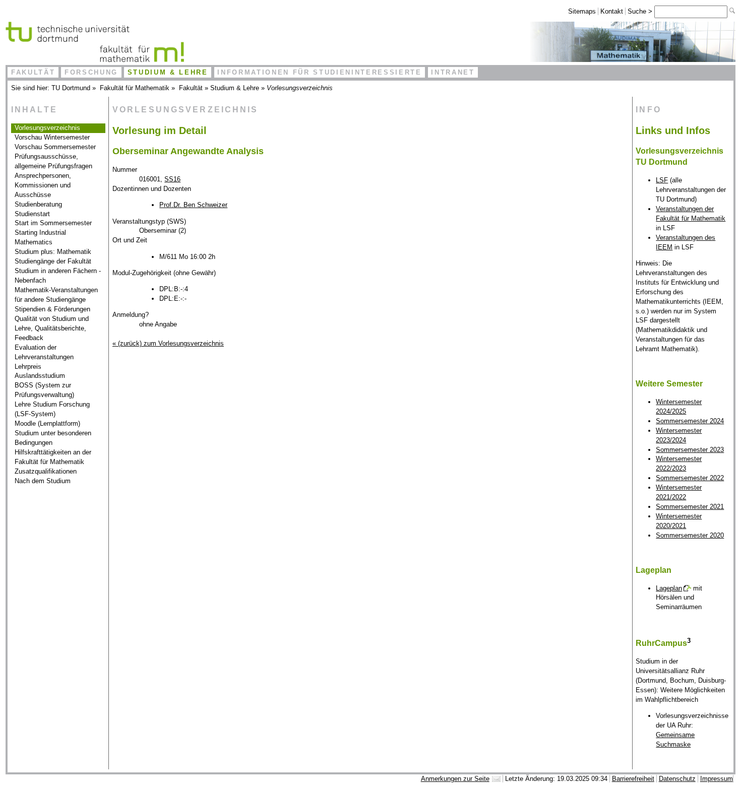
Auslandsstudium (40, 375)
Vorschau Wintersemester (52, 137)
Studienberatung (38, 204)
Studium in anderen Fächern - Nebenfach (58, 275)
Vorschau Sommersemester (55, 147)
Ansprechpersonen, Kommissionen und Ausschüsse (43, 185)
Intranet (452, 72)
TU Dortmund (70, 88)
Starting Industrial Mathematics (40, 237)
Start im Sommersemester (53, 223)
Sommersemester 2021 (690, 506)
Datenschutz (677, 778)
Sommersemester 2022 (690, 478)
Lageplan (669, 588)
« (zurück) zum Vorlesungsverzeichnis (168, 343)
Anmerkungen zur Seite (455, 778)
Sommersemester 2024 (690, 421)
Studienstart (32, 214)
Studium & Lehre (168, 72)
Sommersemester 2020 (690, 535)
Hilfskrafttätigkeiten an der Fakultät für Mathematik (53, 457)
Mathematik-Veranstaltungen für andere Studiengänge (56, 294)
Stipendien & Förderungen (52, 309)
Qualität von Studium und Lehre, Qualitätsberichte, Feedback (52, 328)
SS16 (172, 179)
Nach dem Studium (43, 481)
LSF (662, 180)
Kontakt (611, 11)
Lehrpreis (28, 366)
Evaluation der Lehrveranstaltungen (44, 352)
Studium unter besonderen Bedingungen (53, 437)
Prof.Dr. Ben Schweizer (193, 205)
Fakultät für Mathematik (134, 88)
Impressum (716, 778)
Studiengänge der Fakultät (53, 261)
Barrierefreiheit (633, 778)
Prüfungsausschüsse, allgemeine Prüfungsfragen (53, 161)
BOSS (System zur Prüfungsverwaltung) (44, 390)
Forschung (91, 72)
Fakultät (33, 72)
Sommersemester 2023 (690, 449)
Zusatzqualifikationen (46, 471)
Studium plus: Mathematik (53, 251)
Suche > (641, 11)
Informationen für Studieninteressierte (319, 72)
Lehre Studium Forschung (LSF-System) (52, 409)
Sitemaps (582, 11)
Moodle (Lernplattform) (47, 423)
